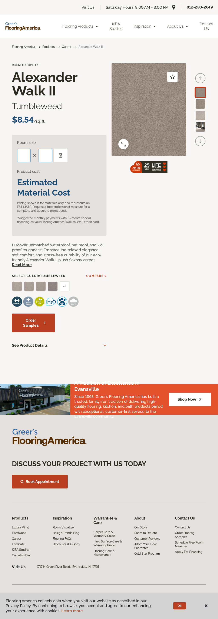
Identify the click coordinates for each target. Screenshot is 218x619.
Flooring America (23, 46)
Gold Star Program (147, 553)
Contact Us (206, 26)
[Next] (200, 141)
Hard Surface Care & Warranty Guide (107, 543)
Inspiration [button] (142, 26)
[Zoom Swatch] (123, 144)
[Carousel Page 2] (200, 104)
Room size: (26, 142)
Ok (180, 606)
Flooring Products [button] (77, 26)
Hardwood (19, 533)
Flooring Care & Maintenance (104, 553)
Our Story (140, 527)
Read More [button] (22, 265)
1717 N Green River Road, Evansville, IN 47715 (68, 566)
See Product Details (30, 345)
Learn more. (72, 611)
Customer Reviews (147, 538)
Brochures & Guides (66, 544)
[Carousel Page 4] (200, 127)
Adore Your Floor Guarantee (145, 546)
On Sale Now (21, 555)
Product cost (28, 171)
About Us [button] (175, 26)
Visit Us (88, 7)
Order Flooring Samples (185, 534)
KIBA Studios (116, 26)
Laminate (18, 544)
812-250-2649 (200, 7)
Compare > (96, 276)
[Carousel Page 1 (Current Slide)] (200, 92)
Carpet (66, 46)
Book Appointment (42, 481)
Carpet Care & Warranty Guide (104, 534)
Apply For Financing (188, 552)
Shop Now (187, 399)
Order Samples (31, 323)
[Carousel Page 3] (200, 115)
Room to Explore (145, 533)
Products (48, 46)
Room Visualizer (64, 527)
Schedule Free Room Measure (189, 544)
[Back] (200, 78)
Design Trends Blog (66, 533)
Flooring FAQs (62, 538)
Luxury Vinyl (20, 527)
